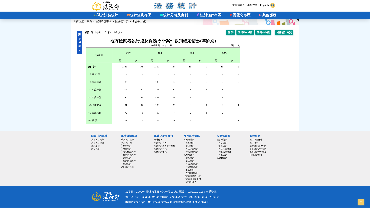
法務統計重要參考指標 (164, 145)
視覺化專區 (223, 135)
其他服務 (255, 135)
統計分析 (158, 139)
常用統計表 (126, 142)
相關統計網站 (256, 155)
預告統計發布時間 (258, 145)
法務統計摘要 (160, 142)
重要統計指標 (127, 139)
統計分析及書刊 (163, 135)
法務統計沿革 (97, 139)
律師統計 (127, 164)
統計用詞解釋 (256, 139)
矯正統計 (127, 148)
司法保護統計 (129, 152)
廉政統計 (127, 158)
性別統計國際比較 (192, 176)
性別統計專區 (104, 21)
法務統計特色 (97, 142)
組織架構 (95, 145)
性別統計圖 (189, 139)
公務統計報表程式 (258, 148)
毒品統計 (190, 170)
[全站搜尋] (272, 5)
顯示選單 (79, 40)
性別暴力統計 (140, 21)
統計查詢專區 (129, 135)
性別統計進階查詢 (192, 179)
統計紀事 (254, 142)
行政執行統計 (129, 155)
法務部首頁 (238, 5)
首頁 (89, 21)
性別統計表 (121, 21)
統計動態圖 (222, 139)
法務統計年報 (160, 152)
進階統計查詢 (127, 167)
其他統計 (223, 155)
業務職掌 (95, 148)
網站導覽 (252, 5)
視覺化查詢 (222, 158)
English (264, 5)
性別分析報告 (190, 182)
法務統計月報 (160, 148)
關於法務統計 (99, 135)
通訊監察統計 (129, 161)
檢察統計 (127, 145)
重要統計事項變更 (258, 152)
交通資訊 (211, 191)
